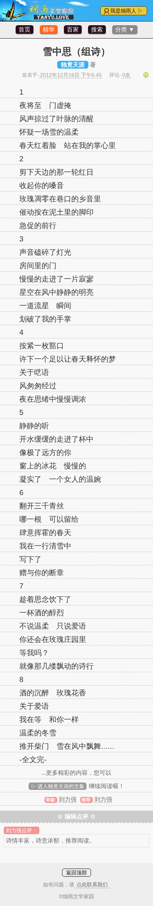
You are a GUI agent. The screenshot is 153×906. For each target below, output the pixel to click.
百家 (73, 29)
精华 (49, 29)
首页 (24, 29)
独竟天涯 (73, 65)
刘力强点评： (21, 830)
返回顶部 (76, 873)
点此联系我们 (92, 884)
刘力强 (67, 799)
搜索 (97, 29)
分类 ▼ (124, 29)
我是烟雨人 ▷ (126, 11)
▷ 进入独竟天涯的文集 (57, 786)
